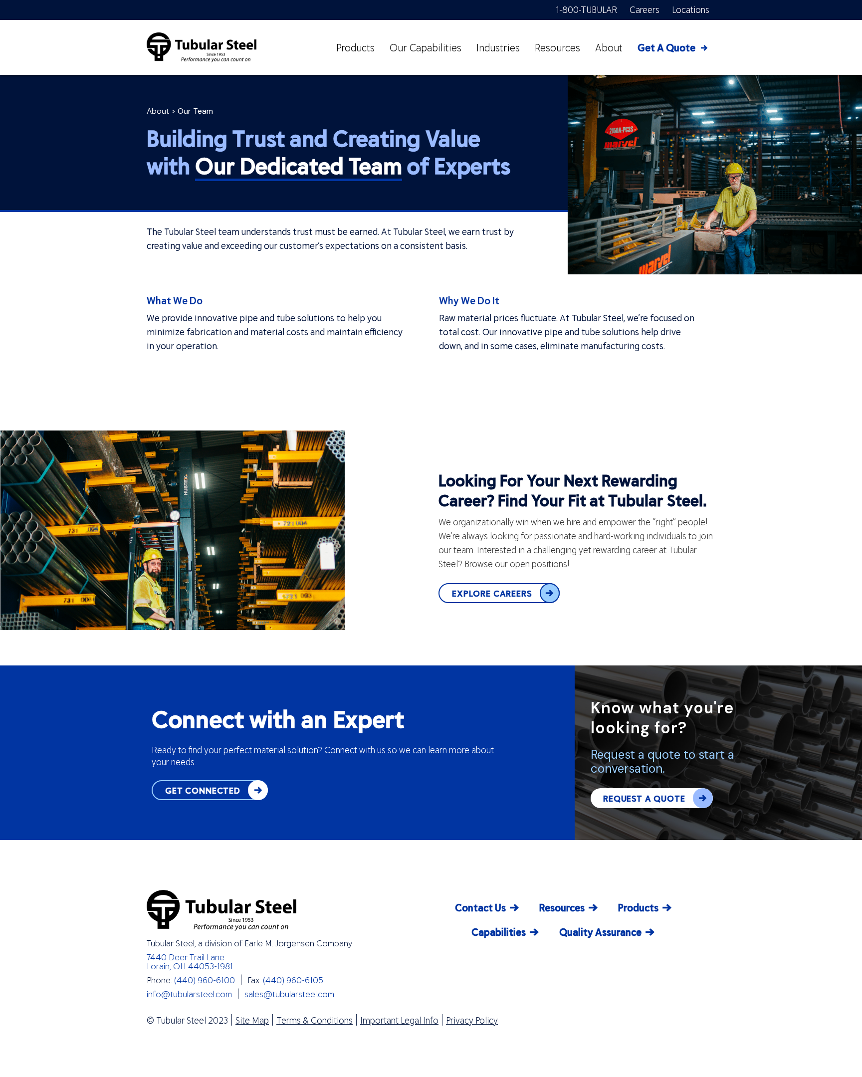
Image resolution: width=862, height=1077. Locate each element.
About (609, 47)
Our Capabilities (425, 47)
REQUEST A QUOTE (644, 798)
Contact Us (480, 907)
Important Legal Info (399, 1020)
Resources (557, 47)
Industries (498, 47)
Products (355, 47)
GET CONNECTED (202, 790)
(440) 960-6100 (204, 979)
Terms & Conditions (314, 1020)
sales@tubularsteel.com (289, 993)
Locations (690, 9)
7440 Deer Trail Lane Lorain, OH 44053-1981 (190, 961)
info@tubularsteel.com (189, 993)
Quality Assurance (600, 931)
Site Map (252, 1020)
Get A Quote (666, 47)
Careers (644, 9)
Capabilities (498, 931)
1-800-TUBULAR (586, 9)
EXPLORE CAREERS (492, 593)
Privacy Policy (472, 1020)
